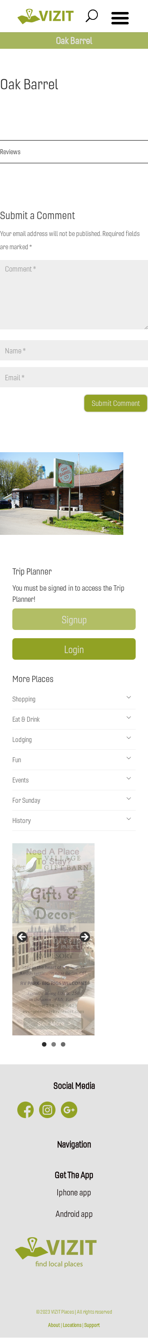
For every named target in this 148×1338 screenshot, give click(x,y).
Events (20, 779)
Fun (16, 759)
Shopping (23, 698)
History (21, 820)
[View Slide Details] (53, 939)
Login (74, 649)
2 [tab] (53, 1044)
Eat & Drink (26, 719)
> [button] (84, 937)
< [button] (22, 937)
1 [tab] (44, 1044)
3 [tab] (63, 1044)
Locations (72, 1324)
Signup (74, 619)
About (54, 1324)
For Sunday (26, 800)
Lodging (22, 739)
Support (92, 1324)
